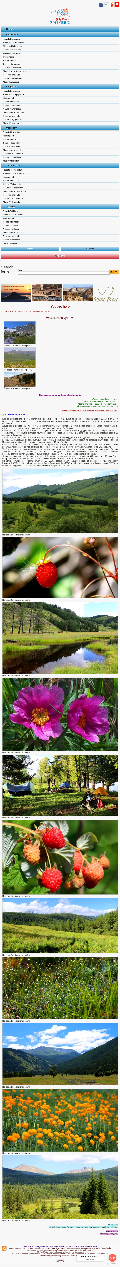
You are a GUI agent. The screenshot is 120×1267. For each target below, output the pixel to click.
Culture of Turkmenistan (13, 198)
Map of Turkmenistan (12, 202)
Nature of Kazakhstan (12, 68)
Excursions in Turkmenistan (15, 173)
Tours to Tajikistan (10, 211)
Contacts (60, 256)
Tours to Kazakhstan (11, 39)
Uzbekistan (11, 128)
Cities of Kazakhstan (11, 64)
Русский (90, 248)
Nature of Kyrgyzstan (12, 109)
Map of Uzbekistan (11, 161)
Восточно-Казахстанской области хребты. (31, 311)
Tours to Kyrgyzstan (11, 91)
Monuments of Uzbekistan (14, 150)
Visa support (8, 98)
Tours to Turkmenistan (12, 170)
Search (21, 270)
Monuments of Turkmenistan (15, 191)
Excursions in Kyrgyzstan (13, 95)
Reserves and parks (11, 75)
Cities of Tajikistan (10, 225)
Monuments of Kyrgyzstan (14, 112)
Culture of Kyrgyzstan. (12, 120)
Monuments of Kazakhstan (14, 71)
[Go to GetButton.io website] (113, 1264)
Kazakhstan (12, 34)
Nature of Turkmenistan (13, 188)
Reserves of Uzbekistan (13, 154)
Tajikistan (10, 206)
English (30, 248)
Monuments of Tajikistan (13, 233)
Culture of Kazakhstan (12, 78)
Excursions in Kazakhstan (14, 43)
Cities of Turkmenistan (12, 184)
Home (9, 29)
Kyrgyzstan (11, 86)
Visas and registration (12, 53)
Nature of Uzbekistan (12, 146)
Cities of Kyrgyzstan (11, 105)
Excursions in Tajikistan (13, 215)
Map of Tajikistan (10, 243)
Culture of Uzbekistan (12, 157)
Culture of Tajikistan (11, 240)
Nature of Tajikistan (11, 229)
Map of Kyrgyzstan (11, 123)
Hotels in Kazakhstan (12, 50)
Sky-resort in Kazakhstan (13, 46)
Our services (8, 57)
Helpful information (11, 60)
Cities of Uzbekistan (11, 143)
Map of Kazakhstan (11, 82)
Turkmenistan (13, 165)
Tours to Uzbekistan (11, 132)
